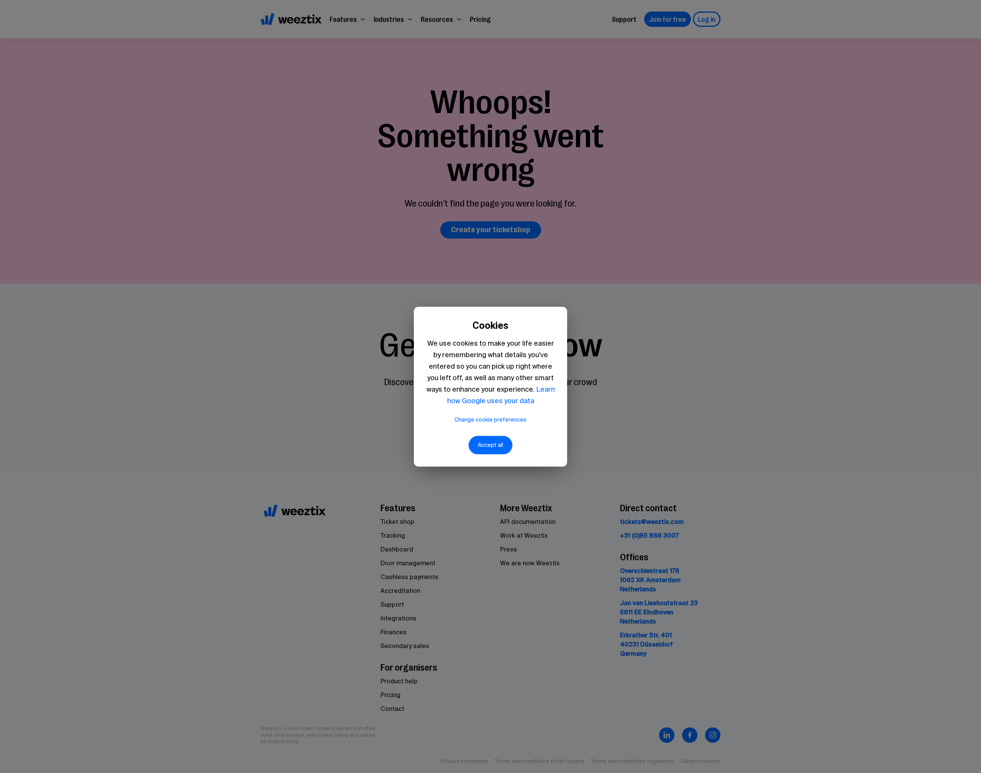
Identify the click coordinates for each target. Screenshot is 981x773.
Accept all (490, 445)
